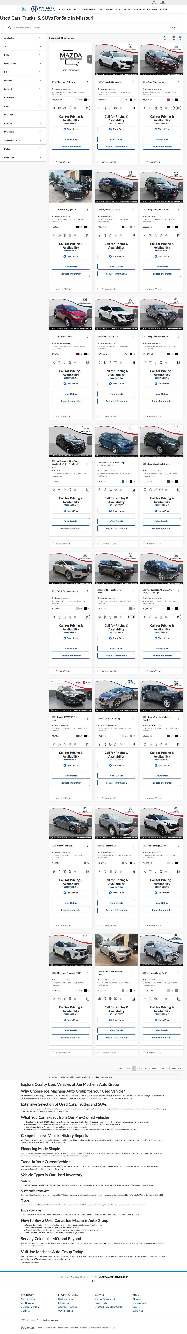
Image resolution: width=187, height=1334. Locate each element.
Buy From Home (65, 1299)
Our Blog (163, 9)
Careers (109, 9)
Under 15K (26, 1310)
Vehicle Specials (65, 1310)
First (119, 1068)
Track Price (72, 129)
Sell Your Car (139, 9)
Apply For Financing (67, 1306)
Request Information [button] (71, 146)
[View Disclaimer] (75, 108)
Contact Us (138, 1310)
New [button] (63, 9)
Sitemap (60, 1328)
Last (163, 1068)
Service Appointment (105, 1299)
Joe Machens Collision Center (109, 1306)
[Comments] (88, 108)
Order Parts (101, 1303)
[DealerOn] (27, 1327)
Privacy (66, 1328)
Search (172, 27)
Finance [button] (118, 9)
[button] (89, 59)
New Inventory (28, 1299)
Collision (100, 9)
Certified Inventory (30, 1306)
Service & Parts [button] (88, 9)
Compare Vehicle (63, 162)
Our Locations (139, 1303)
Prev (128, 1068)
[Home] (59, 9)
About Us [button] (127, 9)
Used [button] (69, 9)
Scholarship (152, 9)
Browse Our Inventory (30, 1263)
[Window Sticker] (179, 108)
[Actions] (87, 82)
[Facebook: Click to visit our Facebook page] (93, 1281)
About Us (137, 1299)
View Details (70, 139)
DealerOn (53, 1328)
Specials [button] (76, 9)
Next (155, 1068)
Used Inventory (28, 1303)
